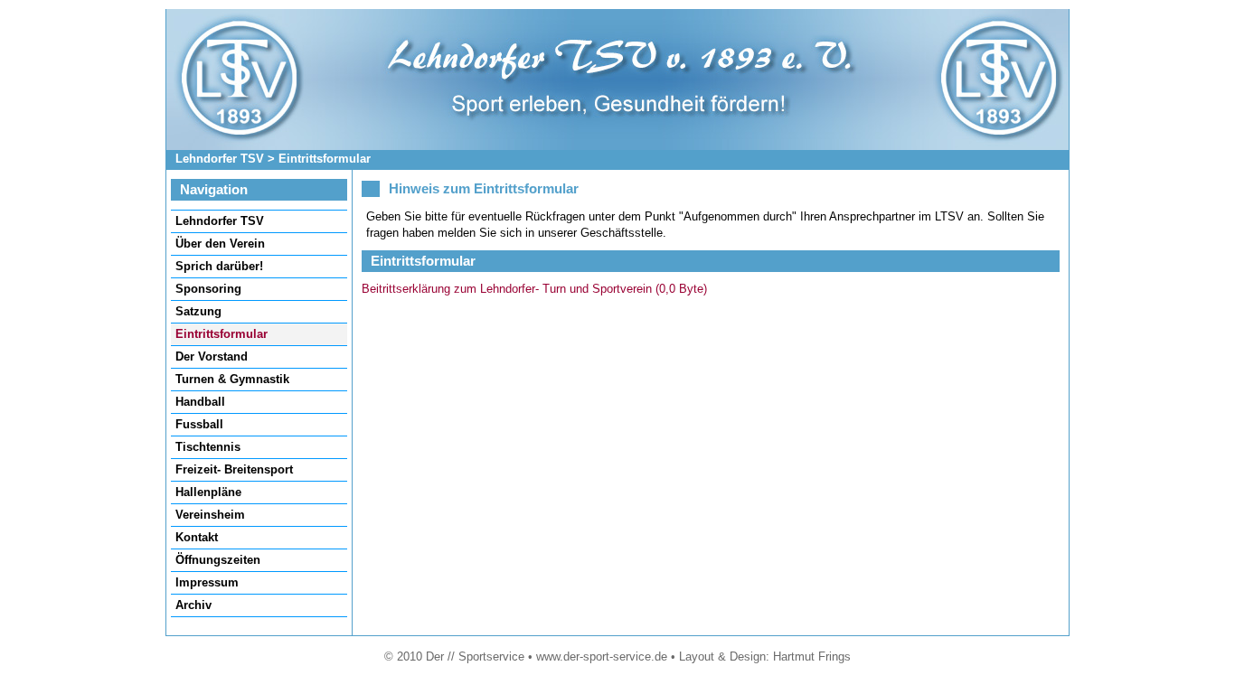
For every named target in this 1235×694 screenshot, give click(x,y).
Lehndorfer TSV (219, 158)
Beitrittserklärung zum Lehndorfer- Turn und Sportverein (534, 288)
